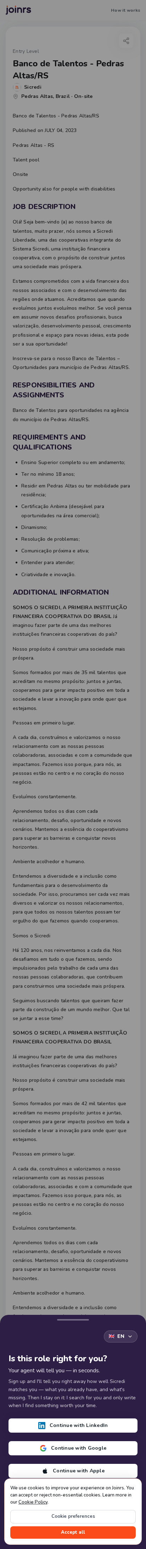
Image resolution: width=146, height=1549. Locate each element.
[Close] (73, 1318)
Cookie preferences (73, 1516)
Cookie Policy (32, 1502)
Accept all (73, 1532)
